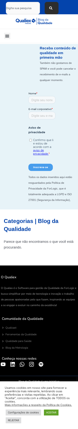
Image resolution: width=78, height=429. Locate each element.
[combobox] (23, 8)
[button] (7, 36)
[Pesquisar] (51, 8)
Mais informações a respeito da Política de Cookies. (38, 405)
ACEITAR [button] (51, 412)
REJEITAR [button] (13, 420)
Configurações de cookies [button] (23, 412)
